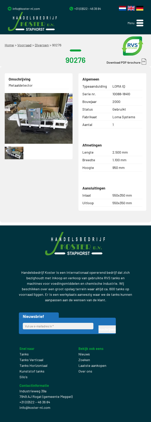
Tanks (24, 354)
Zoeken (84, 360)
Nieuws (84, 354)
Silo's (23, 377)
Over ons (85, 371)
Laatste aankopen (92, 365)
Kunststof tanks (31, 371)
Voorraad (24, 45)
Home (9, 45)
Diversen (42, 45)
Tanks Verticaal (31, 360)
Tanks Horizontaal (33, 365)
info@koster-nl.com (26, 8)
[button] (135, 23)
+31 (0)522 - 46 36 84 (87, 8)
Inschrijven (107, 329)
